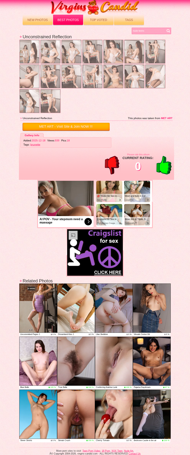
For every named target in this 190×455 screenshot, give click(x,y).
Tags (129, 20)
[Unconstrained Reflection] (29, 51)
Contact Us (135, 453)
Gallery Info (32, 135)
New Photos (37, 20)
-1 (112, 165)
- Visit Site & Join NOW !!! (66, 126)
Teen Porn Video (91, 450)
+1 (164, 165)
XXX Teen (117, 450)
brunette (35, 144)
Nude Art (128, 450)
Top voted (98, 20)
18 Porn (106, 450)
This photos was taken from (150, 118)
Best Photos (68, 20)
